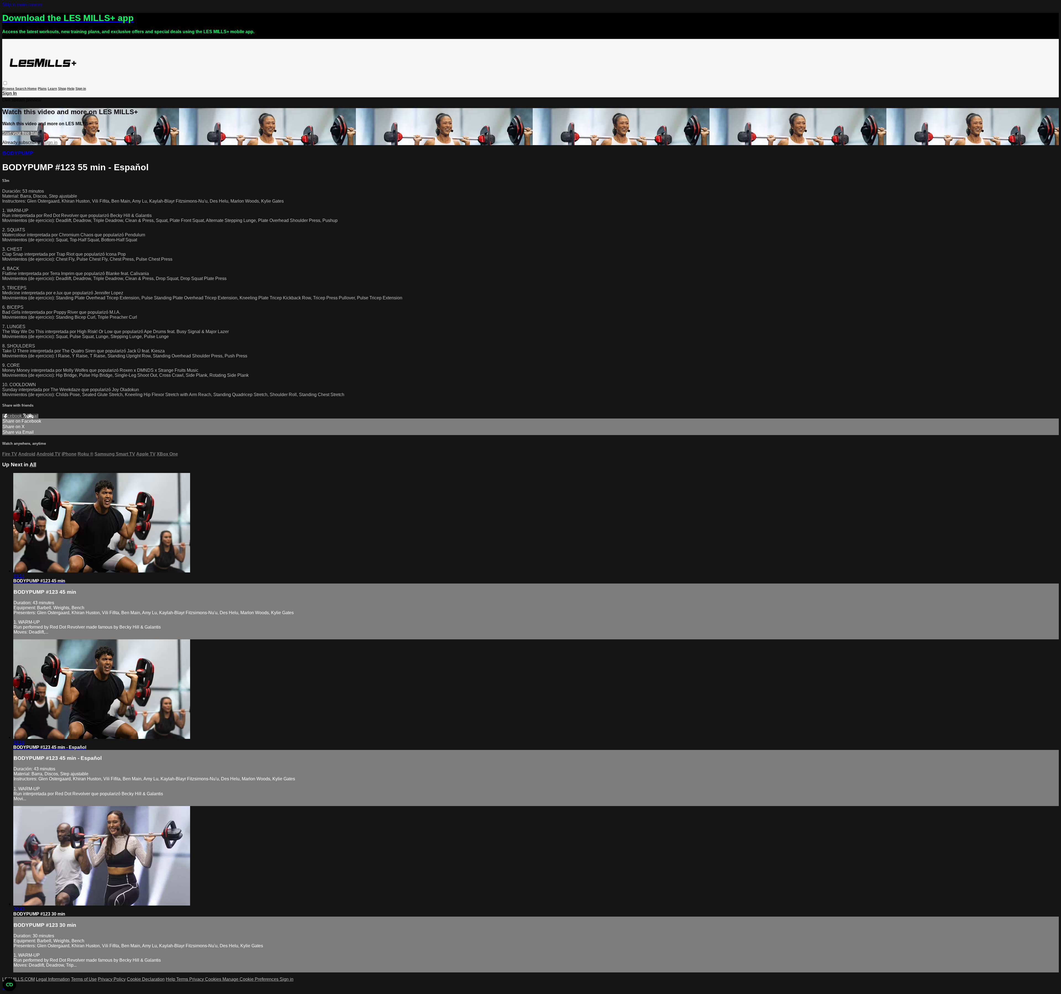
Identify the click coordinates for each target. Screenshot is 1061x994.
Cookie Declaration (146, 979)
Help (70, 89)
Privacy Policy (112, 979)
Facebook (12, 416)
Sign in (80, 89)
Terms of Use (84, 979)
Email (32, 416)
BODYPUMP (17, 153)
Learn (52, 89)
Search (21, 89)
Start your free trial (20, 133)
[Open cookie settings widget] (9, 984)
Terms (182, 979)
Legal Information (53, 979)
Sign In (9, 93)
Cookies (213, 979)
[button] (5, 83)
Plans (42, 89)
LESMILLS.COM (18, 979)
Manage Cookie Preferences (251, 979)
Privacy (197, 979)
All (33, 464)
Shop (62, 89)
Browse (8, 89)
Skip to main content (22, 4)
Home (32, 89)
